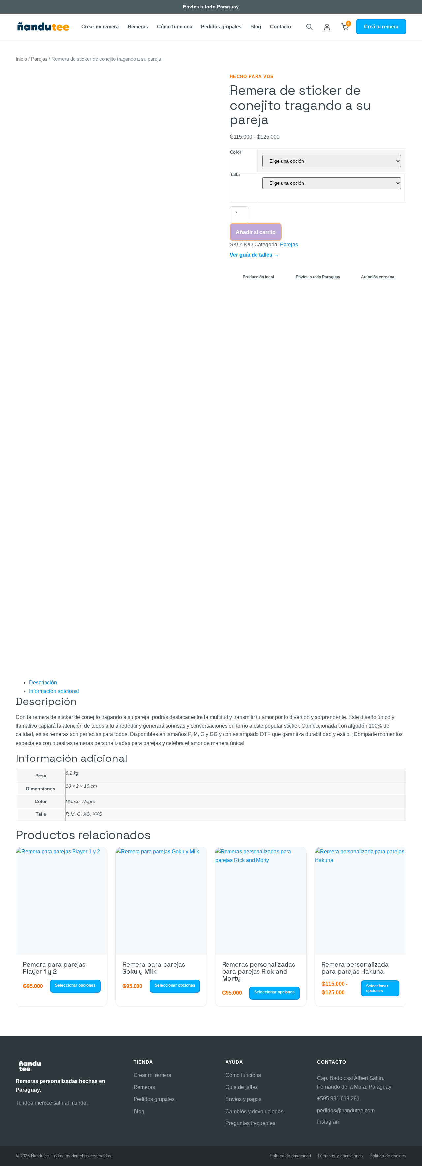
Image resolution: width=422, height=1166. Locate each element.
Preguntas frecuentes (250, 1123)
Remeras (138, 26)
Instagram (328, 1122)
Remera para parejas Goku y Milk (153, 968)
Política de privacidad (290, 1155)
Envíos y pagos (243, 1099)
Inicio (21, 59)
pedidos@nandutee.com (346, 1110)
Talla (235, 174)
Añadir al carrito (256, 232)
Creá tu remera (381, 26)
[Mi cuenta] (327, 26)
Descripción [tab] (43, 682)
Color (235, 152)
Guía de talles (242, 1087)
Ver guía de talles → (254, 255)
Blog (255, 26)
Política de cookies (388, 1155)
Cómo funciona (174, 26)
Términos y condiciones (340, 1155)
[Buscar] (309, 26)
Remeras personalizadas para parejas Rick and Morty (258, 971)
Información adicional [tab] (54, 691)
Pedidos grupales (221, 26)
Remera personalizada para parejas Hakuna (355, 968)
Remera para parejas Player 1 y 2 (54, 968)
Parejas (39, 59)
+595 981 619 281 (338, 1098)
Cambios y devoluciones (254, 1111)
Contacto (280, 26)
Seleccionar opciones (75, 985)
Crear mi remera (100, 26)
